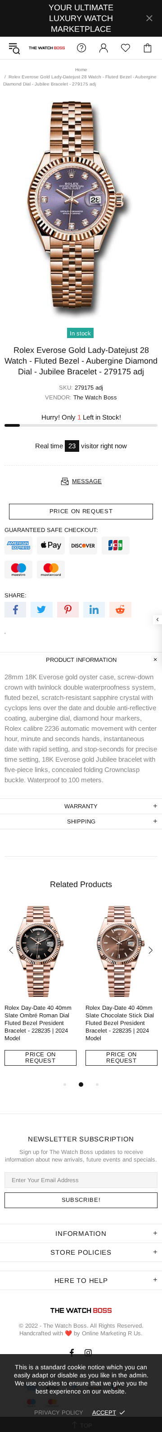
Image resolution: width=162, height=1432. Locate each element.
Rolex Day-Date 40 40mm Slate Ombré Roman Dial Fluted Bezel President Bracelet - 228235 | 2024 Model (38, 1023)
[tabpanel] (40, 992)
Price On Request (40, 1057)
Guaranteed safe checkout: (51, 530)
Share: (15, 595)
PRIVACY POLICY (58, 1412)
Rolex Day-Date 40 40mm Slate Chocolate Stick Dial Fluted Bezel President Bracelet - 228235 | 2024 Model (120, 1023)
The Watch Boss (47, 48)
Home (81, 69)
